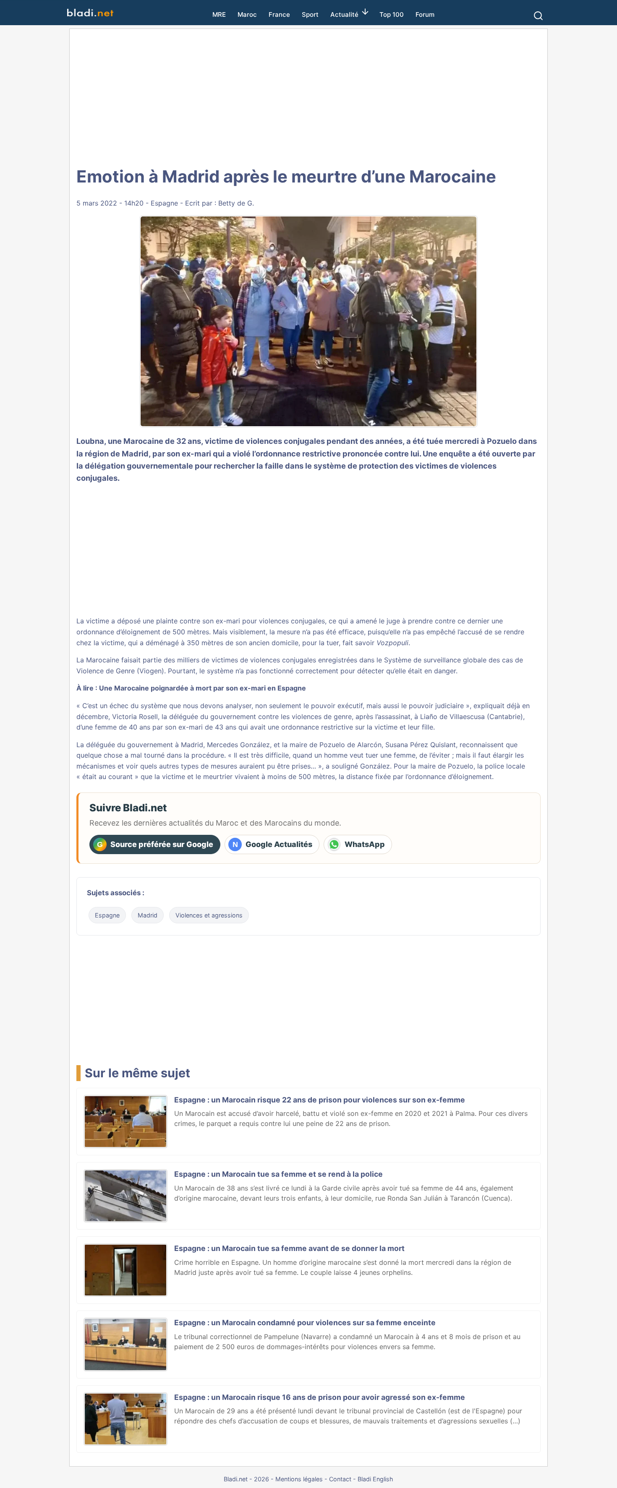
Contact (340, 1479)
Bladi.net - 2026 (246, 1479)
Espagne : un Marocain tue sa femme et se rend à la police (278, 1174)
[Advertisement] (308, 96)
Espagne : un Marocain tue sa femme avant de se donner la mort (289, 1248)
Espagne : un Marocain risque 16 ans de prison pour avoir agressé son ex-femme (319, 1397)
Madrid (147, 915)
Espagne (164, 203)
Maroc (247, 14)
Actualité (344, 14)
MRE (219, 14)
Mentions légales (299, 1479)
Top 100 (391, 14)
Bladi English (375, 1479)
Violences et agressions (209, 915)
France (279, 14)
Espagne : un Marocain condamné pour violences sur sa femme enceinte (305, 1322)
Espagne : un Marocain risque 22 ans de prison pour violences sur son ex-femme (319, 1099)
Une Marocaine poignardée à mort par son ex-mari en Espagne (202, 688)
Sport (310, 14)
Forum (425, 14)
